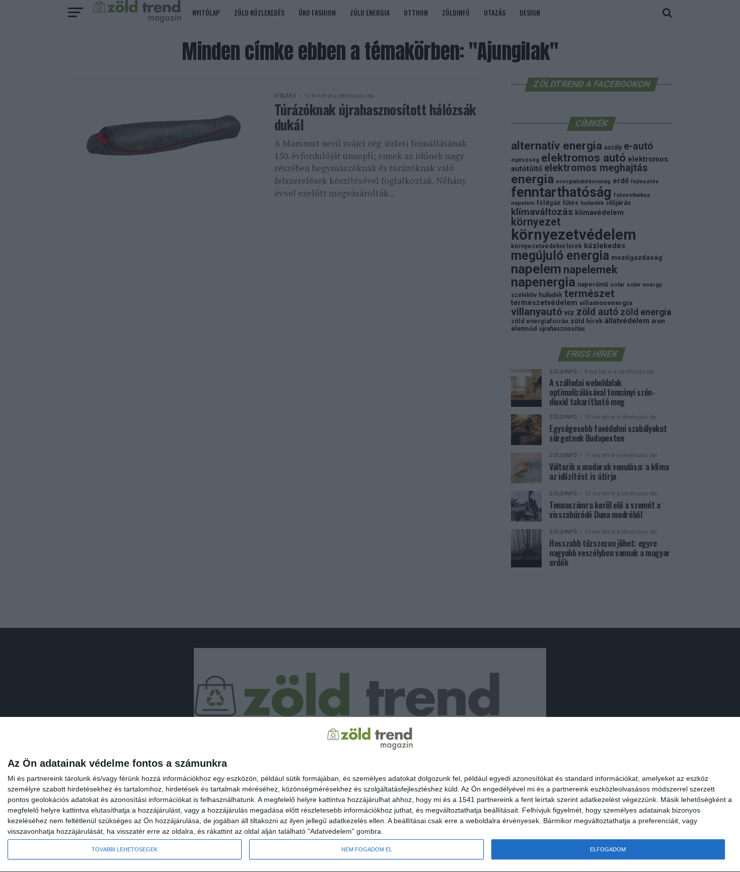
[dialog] (370, 794)
